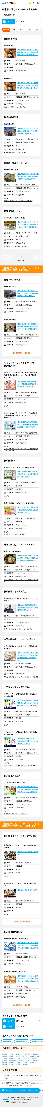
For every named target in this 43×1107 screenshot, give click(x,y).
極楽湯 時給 (7, 1041)
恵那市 (4, 1056)
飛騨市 (26, 1058)
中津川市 (12, 1058)
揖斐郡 (11, 1062)
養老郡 (25, 1064)
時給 (21, 30)
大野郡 (18, 1062)
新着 (13, 30)
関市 (38, 1056)
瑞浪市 (33, 1058)
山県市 (35, 1060)
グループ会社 (17, 1099)
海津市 (11, 1056)
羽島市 (20, 1058)
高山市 (35, 1054)
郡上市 (25, 1056)
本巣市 (28, 1060)
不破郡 (11, 1064)
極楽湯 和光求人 (21, 1041)
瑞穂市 (4, 1060)
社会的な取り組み (28, 1097)
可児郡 (25, 1062)
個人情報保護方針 (26, 1099)
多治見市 (27, 1054)
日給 (29, 30)
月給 (36, 30)
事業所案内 (20, 1097)
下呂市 (32, 1056)
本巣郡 (18, 1064)
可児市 (18, 1056)
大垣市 (11, 1054)
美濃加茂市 (13, 1060)
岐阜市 (4, 1054)
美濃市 (21, 1060)
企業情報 (13, 1097)
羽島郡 (4, 1064)
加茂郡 (32, 1062)
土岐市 (4, 1058)
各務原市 (19, 1054)
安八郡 (4, 1062)
